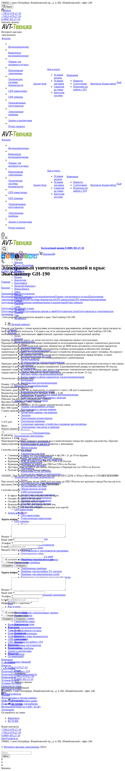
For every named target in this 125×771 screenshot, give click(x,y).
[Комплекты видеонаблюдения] (20, 49)
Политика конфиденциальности (19, 674)
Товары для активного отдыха (37, 406)
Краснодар (20, 280)
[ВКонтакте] (3, 256)
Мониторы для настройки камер (19, 700)
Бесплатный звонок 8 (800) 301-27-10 (62, 248)
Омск (17, 291)
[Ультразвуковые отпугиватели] (20, 99)
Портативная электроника (35, 441)
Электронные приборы (34, 568)
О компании (8, 662)
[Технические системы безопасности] (20, 76)
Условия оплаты (10, 680)
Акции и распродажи (54, 302)
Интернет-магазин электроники (21, 746)
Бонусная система (11, 689)
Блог (4, 692)
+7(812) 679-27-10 (11, 13)
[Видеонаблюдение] (20, 44)
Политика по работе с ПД (15, 671)
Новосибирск (21, 288)
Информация (8, 677)
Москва (18, 262)
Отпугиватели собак (12, 311)
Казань (18, 277)
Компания (7, 659)
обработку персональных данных (39, 559)
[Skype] (31, 256)
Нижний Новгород (24, 286)
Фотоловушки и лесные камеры (19, 697)
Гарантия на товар (11, 686)
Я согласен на (31, 559)
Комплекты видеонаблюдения (38, 296)
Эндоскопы (7, 709)
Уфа (16, 315)
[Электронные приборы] (20, 108)
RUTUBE (13, 721)
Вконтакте (13, 718)
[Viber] (21, 256)
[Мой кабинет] (3, 235)
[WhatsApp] (26, 256)
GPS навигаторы (30, 515)
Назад (17, 335)
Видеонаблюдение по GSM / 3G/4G (21, 706)
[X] (17, 256)
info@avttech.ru (13, 694)
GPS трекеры (81, 299)
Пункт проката (74, 302)
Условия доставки (11, 683)
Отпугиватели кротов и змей (40, 311)
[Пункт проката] (20, 123)
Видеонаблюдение (11, 296)
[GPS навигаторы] (20, 88)
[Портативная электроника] (20, 67)
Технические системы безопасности (35, 299)
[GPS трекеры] (20, 94)
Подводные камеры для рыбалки (19, 703)
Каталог (5, 694)
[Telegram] (35, 256)
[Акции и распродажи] (20, 117)
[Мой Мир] (12, 256)
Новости (6, 665)
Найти (5, 756)
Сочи (17, 306)
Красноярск (20, 283)
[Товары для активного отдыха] (20, 58)
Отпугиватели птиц (67, 311)
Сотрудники (8, 668)
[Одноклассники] (8, 256)
